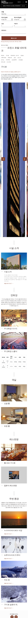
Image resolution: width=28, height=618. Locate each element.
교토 (15, 57)
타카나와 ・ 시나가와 (6, 62)
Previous (3, 159)
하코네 (2, 55)
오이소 (2, 59)
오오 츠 (19, 57)
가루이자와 (3, 57)
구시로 (7, 55)
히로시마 (10, 57)
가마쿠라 (8, 59)
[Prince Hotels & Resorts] (8, 2)
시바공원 (21, 59)
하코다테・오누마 (15, 55)
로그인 (23, 5)
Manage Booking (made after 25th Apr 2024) (11, 41)
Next (25, 159)
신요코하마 (14, 59)
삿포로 (22, 55)
